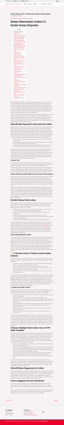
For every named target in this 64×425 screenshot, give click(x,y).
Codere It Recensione (18, 55)
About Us (30, 4)
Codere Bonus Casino (18, 71)
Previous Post (8, 400)
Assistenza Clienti (17, 53)
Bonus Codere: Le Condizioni (19, 56)
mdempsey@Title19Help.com (31, 414)
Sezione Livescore (17, 80)
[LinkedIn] (58, 1)
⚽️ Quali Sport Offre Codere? (19, 44)
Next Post (56, 400)
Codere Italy (13, 15)
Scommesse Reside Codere (19, 97)
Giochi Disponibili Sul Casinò (19, 40)
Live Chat (15, 72)
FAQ (40, 4)
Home (25, 4)
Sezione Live (16, 34)
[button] (54, 4)
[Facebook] (56, 1)
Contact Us (49, 4)
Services (35, 4)
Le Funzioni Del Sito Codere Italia (20, 87)
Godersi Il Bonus (17, 52)
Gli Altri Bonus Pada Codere (19, 38)
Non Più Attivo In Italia (18, 69)
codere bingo (44, 226)
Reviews (44, 4)
